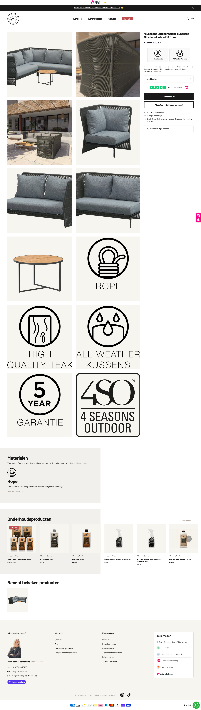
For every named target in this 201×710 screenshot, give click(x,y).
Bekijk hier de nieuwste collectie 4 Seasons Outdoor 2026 (97, 7)
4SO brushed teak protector (180, 559)
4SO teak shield (78, 559)
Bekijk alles (186, 520)
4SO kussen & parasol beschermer (117, 559)
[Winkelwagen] (192, 18)
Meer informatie (14, 491)
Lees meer (157, 71)
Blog (57, 644)
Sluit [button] (193, 8)
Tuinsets (77, 18)
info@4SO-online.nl (20, 671)
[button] (188, 538)
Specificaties (151, 79)
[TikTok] (128, 695)
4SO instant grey (46, 559)
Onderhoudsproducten (64, 648)
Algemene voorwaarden (112, 652)
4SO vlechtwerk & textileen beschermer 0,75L (149, 560)
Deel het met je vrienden (159, 129)
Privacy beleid (108, 657)
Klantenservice (108, 633)
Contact (105, 640)
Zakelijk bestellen (109, 661)
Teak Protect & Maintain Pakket (19, 559)
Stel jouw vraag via (24, 676)
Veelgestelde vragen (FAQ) (66, 652)
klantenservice (36, 662)
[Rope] (11, 473)
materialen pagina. (80, 463)
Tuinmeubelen (95, 18)
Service (112, 18)
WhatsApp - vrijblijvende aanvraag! (169, 105)
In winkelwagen (168, 96)
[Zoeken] (188, 18)
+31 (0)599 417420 (19, 667)
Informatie (59, 633)
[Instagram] (122, 695)
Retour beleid (108, 648)
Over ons (58, 640)
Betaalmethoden (109, 644)
